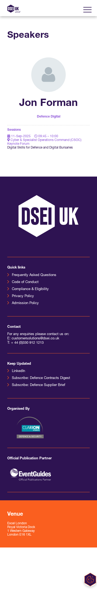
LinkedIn (18, 371)
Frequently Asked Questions (34, 275)
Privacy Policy (23, 296)
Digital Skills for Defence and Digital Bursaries (40, 147)
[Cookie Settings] (90, 579)
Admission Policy (25, 303)
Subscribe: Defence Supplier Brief (38, 385)
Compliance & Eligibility (30, 289)
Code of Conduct (25, 282)
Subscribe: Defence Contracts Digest (41, 378)
